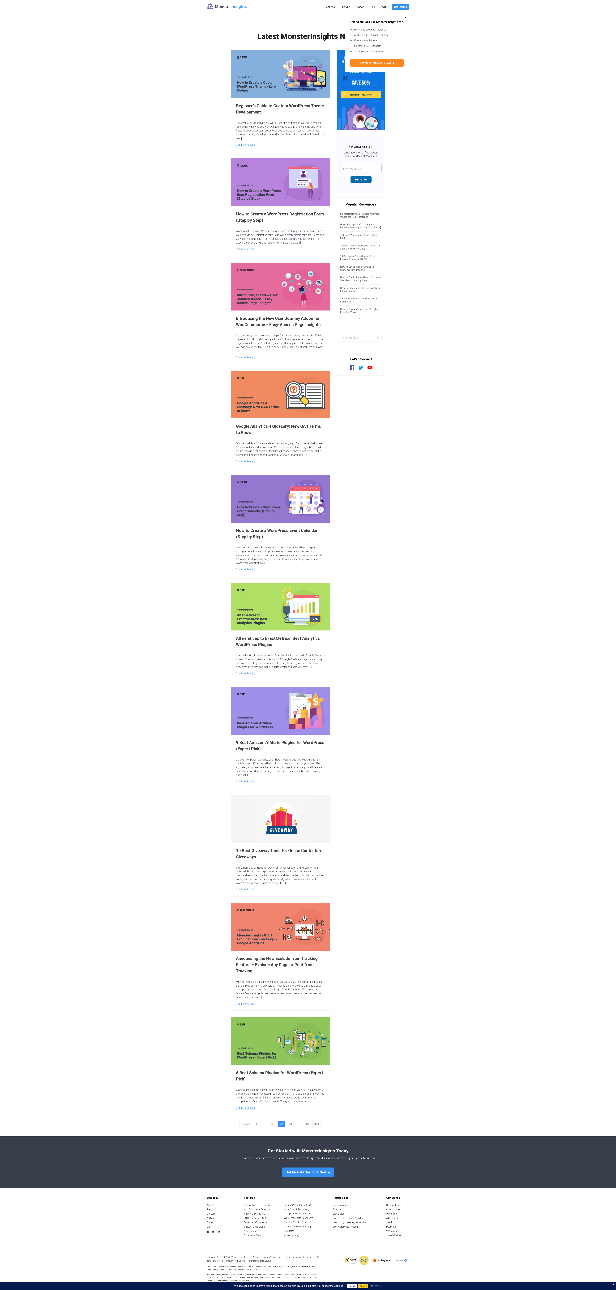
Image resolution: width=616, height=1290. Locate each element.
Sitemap (243, 1261)
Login (383, 7)
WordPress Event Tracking (297, 1226)
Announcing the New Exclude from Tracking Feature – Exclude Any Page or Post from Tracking (277, 964)
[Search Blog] (378, 338)
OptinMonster (393, 1209)
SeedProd (391, 1222)
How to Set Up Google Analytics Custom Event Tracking (357, 268)
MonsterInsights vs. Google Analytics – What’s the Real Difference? (360, 215)
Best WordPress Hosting (345, 1226)
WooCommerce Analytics (257, 1209)
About (210, 1205)
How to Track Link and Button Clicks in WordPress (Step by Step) (360, 279)
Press (210, 1209)
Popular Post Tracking (295, 1222)
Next (316, 1124)
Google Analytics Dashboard (258, 1205)
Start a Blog (338, 1213)
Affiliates (211, 1218)
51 (272, 1124)
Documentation (340, 1205)
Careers (211, 1222)
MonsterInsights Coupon (260, 1261)
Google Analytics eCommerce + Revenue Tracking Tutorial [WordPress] (360, 226)
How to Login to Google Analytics (349, 1222)
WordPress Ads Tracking (296, 1209)
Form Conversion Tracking (297, 1205)
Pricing (346, 7)
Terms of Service (214, 1261)
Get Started (400, 7)
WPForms (391, 1213)
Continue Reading (246, 144)
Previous (245, 1124)
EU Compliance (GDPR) (255, 1218)
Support (359, 7)
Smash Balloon (394, 1235)
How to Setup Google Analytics (348, 1218)
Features (330, 7)
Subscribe (361, 179)
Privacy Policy (230, 1261)
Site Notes (289, 1231)
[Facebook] (352, 369)
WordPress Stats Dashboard (298, 1218)
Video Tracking (291, 1235)
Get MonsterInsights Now (375, 63)
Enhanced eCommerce (255, 1222)
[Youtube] (369, 369)
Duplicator (391, 1226)
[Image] (361, 90)
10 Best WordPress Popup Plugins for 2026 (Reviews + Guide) (360, 247)
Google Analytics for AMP (297, 1213)
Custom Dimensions (254, 1226)
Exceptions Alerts (252, 1235)
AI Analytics (250, 1231)
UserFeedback (393, 1205)
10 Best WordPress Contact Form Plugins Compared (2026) (358, 258)
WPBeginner (392, 1231)
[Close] (405, 15)
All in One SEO (393, 1218)
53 (290, 1124)
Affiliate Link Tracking (254, 1213)
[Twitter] (361, 369)
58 (307, 1124)
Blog (372, 7)
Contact (211, 1213)
